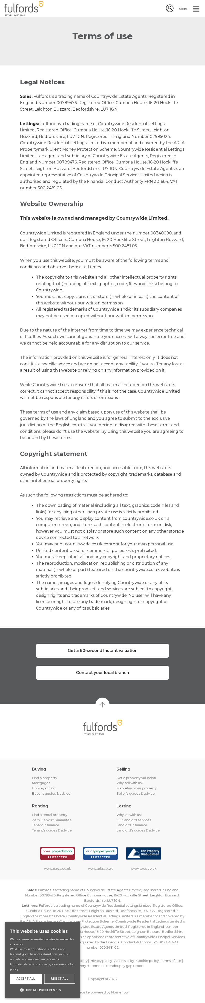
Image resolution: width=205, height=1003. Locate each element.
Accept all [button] (25, 978)
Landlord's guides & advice (138, 830)
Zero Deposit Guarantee (52, 820)
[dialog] (42, 960)
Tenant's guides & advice (52, 830)
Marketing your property (136, 788)
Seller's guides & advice (135, 793)
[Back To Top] (103, 705)
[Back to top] (103, 727)
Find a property (44, 778)
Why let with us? (129, 815)
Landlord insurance (131, 825)
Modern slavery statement (82, 966)
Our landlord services (133, 820)
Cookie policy (147, 961)
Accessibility (124, 961)
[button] (42, 990)
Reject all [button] (59, 978)
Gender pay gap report (125, 966)
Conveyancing (44, 788)
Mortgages (41, 783)
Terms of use (171, 961)
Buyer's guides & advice (51, 793)
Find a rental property (49, 815)
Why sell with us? (129, 783)
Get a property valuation (136, 778)
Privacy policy (101, 961)
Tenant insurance (45, 825)
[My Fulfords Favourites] (170, 10)
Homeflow (119, 992)
